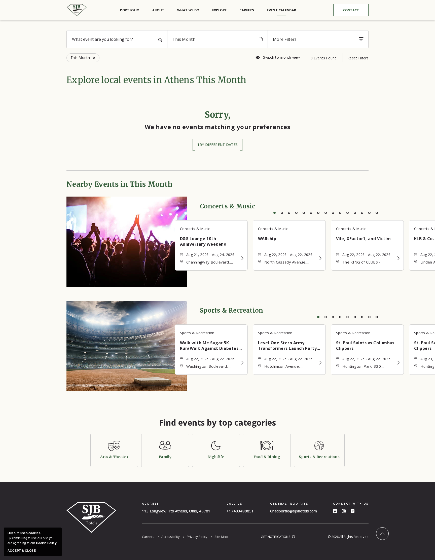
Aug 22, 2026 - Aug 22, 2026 (288, 254)
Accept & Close (22, 550)
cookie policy (46, 543)
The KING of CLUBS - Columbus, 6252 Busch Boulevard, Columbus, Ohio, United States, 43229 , (367, 262)
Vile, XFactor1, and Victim (363, 238)
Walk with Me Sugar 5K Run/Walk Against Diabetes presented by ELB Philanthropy (209, 345)
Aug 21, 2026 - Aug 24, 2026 (210, 254)
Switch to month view (278, 57)
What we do (188, 10)
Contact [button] (355, 11)
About (158, 10)
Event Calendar (281, 10)
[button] (217, 144)
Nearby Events (119, 184)
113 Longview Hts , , (176, 510)
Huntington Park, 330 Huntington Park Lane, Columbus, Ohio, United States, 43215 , (363, 366)
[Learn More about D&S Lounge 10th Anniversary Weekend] (242, 258)
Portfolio (129, 10)
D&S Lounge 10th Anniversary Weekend (203, 241)
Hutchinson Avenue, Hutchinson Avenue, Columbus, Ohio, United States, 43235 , (285, 366)
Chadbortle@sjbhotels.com (293, 510)
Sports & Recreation (231, 310)
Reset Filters (358, 58)
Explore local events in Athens (156, 80)
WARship (267, 238)
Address (150, 503)
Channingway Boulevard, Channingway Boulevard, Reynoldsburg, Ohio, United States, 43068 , (211, 262)
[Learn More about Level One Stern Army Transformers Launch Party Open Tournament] (320, 362)
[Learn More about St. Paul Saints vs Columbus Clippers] (398, 362)
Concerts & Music (227, 206)
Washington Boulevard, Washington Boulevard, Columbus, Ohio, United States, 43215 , (207, 366)
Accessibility (170, 536)
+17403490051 (240, 510)
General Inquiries (289, 503)
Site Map (221, 536)
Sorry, (218, 114)
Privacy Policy (197, 536)
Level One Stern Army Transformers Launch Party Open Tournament (287, 345)
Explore (219, 10)
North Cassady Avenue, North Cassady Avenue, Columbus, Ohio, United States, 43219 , (285, 262)
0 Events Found (324, 58)
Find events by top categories (217, 422)
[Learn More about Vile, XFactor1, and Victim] (398, 258)
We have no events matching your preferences (218, 127)
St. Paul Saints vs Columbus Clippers (365, 345)
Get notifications (276, 536)
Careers (246, 10)
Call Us (234, 503)
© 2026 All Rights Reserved (348, 536)
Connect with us (351, 503)
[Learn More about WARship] (320, 258)
